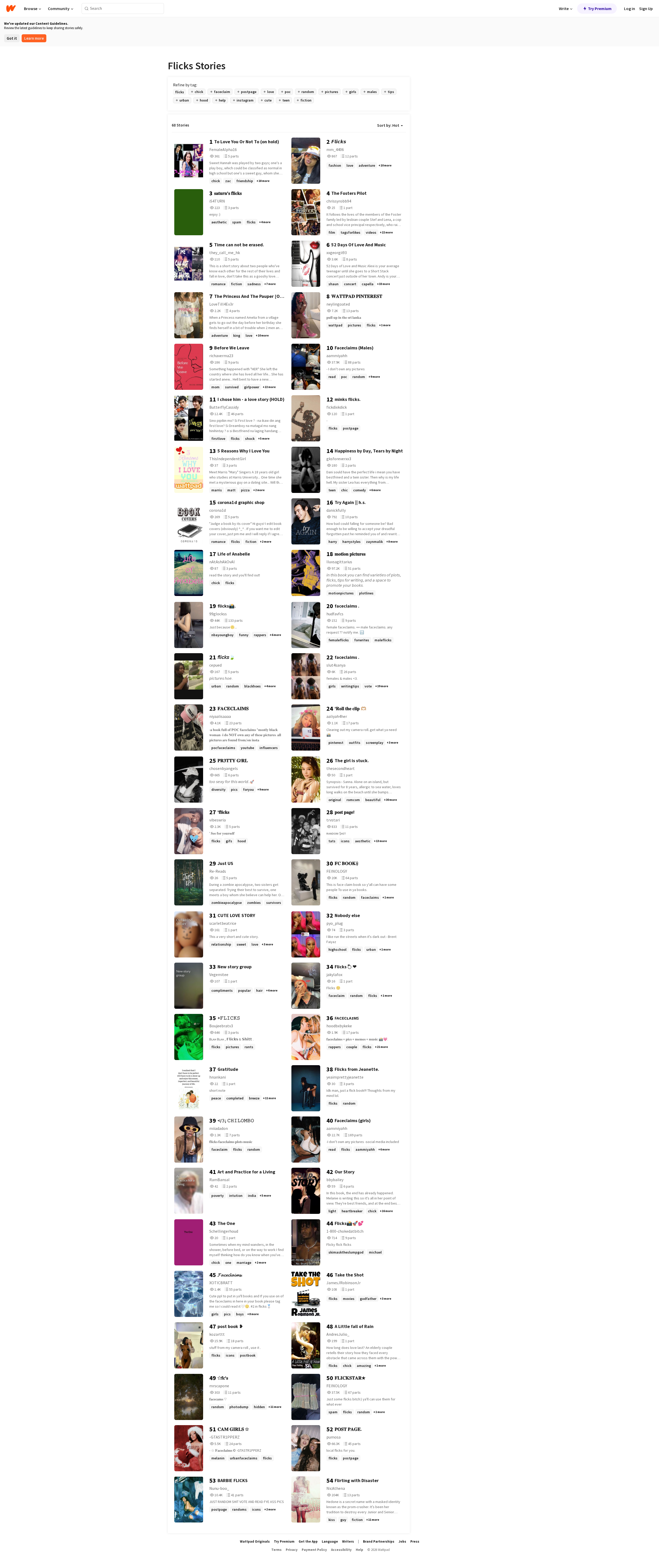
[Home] (11, 8)
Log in (629, 8)
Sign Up (646, 8)
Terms (276, 1550)
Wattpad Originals (255, 1541)
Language (330, 1541)
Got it (12, 38)
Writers (348, 1541)
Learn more (34, 38)
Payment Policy (314, 1550)
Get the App (308, 1541)
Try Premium (600, 8)
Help (359, 1550)
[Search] (87, 9)
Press (414, 1541)
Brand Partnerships (378, 1541)
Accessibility (341, 1550)
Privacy (292, 1550)
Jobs (402, 1541)
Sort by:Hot (388, 125)
